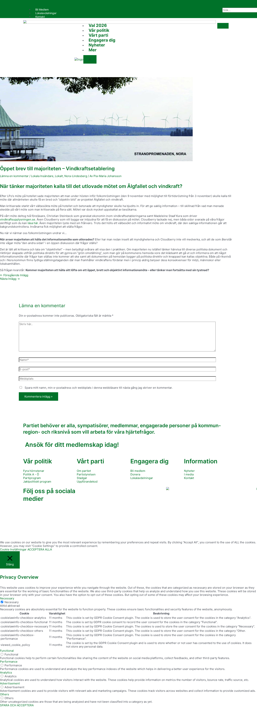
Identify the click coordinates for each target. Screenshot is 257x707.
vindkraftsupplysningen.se (17, 219)
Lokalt (59, 176)
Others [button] (4, 694)
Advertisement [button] (10, 683)
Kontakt (40, 16)
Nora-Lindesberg (75, 176)
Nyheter (97, 45)
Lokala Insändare (42, 176)
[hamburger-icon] (216, 10)
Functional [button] (7, 650)
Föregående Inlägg (14, 275)
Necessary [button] (7, 598)
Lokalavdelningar (45, 13)
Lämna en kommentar (14, 176)
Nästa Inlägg (10, 279)
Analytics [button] (6, 672)
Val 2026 (98, 25)
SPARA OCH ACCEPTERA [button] (17, 705)
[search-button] (228, 15)
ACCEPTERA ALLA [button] (39, 549)
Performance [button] (8, 661)
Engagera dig (102, 40)
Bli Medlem (42, 9)
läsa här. (33, 223)
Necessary (12, 602)
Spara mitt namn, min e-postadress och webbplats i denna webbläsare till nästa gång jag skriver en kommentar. (99, 387)
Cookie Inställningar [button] (13, 549)
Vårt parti (98, 35)
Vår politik (99, 30)
